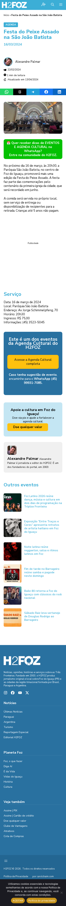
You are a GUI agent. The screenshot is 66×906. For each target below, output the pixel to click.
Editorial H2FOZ (13, 737)
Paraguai (9, 717)
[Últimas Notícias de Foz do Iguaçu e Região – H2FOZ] (14, 5)
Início (6, 15)
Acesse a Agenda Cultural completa (33, 362)
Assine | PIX (10, 810)
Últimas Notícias (13, 711)
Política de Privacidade (16, 876)
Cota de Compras (14, 836)
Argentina (9, 722)
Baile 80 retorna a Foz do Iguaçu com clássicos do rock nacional (43, 594)
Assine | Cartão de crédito (19, 815)
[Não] (61, 892)
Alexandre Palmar (27, 62)
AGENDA (11, 24)
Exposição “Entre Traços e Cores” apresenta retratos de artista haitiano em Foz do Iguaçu (41, 527)
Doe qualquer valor (27, 427)
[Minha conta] (43, 5)
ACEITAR (18, 900)
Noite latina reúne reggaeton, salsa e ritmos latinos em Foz (41, 550)
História (8, 781)
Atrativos (9, 831)
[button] (52, 5)
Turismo (8, 727)
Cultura (8, 787)
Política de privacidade (41, 900)
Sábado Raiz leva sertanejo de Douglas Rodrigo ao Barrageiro (42, 616)
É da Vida (9, 771)
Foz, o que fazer (13, 761)
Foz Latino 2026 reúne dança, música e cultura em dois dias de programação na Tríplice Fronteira (43, 501)
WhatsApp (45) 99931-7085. (40, 381)
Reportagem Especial (16, 732)
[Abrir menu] (6, 861)
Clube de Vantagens (15, 826)
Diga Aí (8, 766)
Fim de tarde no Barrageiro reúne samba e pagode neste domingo (41, 572)
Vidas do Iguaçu (13, 776)
